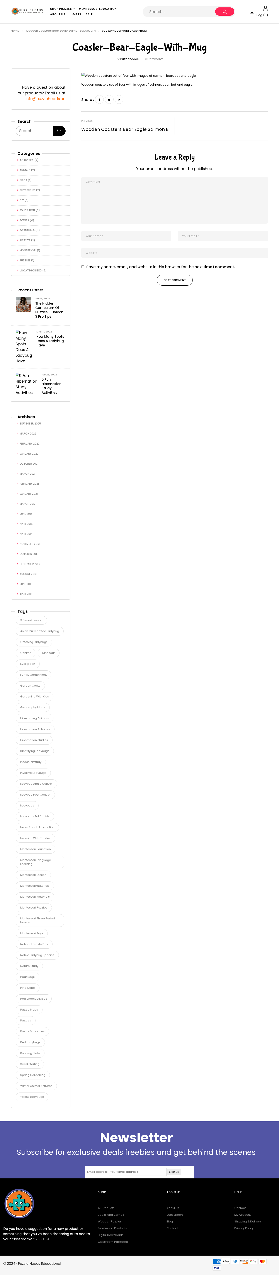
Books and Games (111, 1215)
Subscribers (175, 1215)
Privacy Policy (243, 1228)
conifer (25, 653)
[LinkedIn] (119, 99)
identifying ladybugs (34, 751)
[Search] (59, 131)
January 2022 (29, 453)
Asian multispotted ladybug (39, 631)
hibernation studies (34, 740)
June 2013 (26, 584)
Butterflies (27, 190)
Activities (27, 160)
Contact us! (41, 1239)
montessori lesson (33, 875)
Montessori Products (112, 1228)
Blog (170, 1221)
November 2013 (30, 544)
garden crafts (30, 686)
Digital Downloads (110, 1235)
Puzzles (25, 260)
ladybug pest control (35, 795)
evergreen (27, 664)
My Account (242, 1215)
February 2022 (29, 443)
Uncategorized (31, 270)
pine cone (27, 988)
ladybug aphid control (36, 784)
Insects (25, 240)
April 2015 (26, 524)
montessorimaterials (34, 886)
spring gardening (32, 1075)
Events (24, 220)
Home (15, 31)
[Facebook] (99, 99)
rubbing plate (30, 1053)
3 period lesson (31, 620)
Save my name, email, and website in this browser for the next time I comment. (160, 266)
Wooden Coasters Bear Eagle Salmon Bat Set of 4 (61, 31)
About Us (173, 1208)
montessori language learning (35, 862)
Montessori (28, 250)
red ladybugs (30, 1042)
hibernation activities (35, 729)
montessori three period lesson (37, 920)
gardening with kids (34, 696)
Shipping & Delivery (248, 1221)
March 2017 (28, 504)
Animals (25, 170)
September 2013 (30, 564)
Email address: (97, 1172)
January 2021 (29, 494)
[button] (259, 15)
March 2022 (28, 433)
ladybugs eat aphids (34, 816)
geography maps (32, 707)
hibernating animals (34, 718)
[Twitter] (109, 99)
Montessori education (35, 849)
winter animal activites (36, 1086)
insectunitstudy (30, 762)
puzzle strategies (32, 1031)
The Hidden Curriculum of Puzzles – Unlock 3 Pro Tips (49, 310)
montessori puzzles (33, 907)
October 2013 (29, 554)
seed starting (29, 1064)
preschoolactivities (33, 999)
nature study (29, 966)
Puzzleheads (129, 59)
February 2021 (29, 484)
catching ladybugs (34, 642)
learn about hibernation (37, 827)
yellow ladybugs (32, 1097)
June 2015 (26, 514)
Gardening (27, 230)
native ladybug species (37, 955)
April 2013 (26, 594)
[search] (224, 11)
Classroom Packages (113, 1242)
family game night (33, 675)
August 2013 (28, 574)
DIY (22, 200)
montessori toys (31, 933)
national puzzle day (34, 944)
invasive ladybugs (33, 773)
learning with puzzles (35, 838)
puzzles (25, 1020)
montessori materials (35, 897)
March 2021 (28, 474)
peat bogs (27, 977)
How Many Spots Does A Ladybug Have (50, 341)
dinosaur (48, 653)
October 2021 (29, 463)
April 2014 (26, 534)
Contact (172, 1228)
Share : (87, 99)
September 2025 (30, 423)
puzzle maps (29, 1009)
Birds (23, 180)
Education (27, 210)
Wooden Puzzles (110, 1221)
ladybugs (27, 805)
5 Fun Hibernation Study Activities (51, 386)
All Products (106, 1208)
